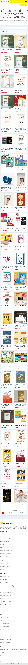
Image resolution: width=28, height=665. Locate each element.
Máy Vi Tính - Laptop (5, 592)
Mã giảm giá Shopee (5, 566)
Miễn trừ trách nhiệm (5, 544)
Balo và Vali (3, 636)
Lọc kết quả (14, 27)
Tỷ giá (8, 660)
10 (22, 512)
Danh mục (2, 547)
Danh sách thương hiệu (6, 550)
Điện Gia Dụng (3, 579)
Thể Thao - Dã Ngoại (5, 601)
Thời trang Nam (4, 617)
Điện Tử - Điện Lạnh (5, 576)
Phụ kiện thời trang (5, 642)
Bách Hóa (2, 614)
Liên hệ (2, 569)
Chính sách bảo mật (5, 538)
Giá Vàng (21, 660)
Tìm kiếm (23, 5)
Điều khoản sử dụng (5, 541)
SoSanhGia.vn (13, 663)
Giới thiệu (2, 535)
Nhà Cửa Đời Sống (5, 582)
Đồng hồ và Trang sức (5, 639)
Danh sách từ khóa (5, 556)
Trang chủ (2, 7)
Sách (1, 608)
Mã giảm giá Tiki (4, 560)
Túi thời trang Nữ (4, 626)
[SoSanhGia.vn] (6, 1)
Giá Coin (2, 661)
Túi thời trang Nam (5, 623)
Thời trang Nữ (3, 620)
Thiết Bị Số (3, 589)
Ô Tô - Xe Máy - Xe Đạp (6, 604)
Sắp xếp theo (12, 34)
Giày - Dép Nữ (3, 633)
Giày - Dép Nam (4, 629)
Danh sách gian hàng (5, 553)
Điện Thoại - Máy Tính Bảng (7, 586)
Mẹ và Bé (2, 598)
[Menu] (26, 1)
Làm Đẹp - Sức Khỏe (5, 611)
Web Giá (25, 660)
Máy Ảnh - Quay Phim (5, 595)
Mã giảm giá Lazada (5, 563)
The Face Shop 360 (14, 660)
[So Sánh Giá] (6, 523)
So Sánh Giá (19, 663)
